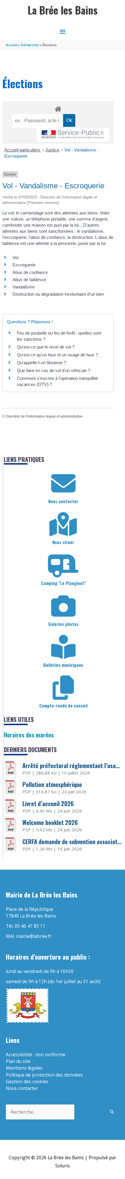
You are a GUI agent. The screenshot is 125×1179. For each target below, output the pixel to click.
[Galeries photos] (63, 606)
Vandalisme (23, 286)
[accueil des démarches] (58, 108)
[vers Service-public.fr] (73, 135)
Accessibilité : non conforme (35, 1054)
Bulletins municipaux (63, 665)
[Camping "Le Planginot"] (63, 565)
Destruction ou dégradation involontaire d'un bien (58, 294)
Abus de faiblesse (29, 279)
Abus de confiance (30, 272)
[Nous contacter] (63, 483)
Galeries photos (63, 624)
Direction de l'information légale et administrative (44, 416)
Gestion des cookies (27, 1081)
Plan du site (18, 1061)
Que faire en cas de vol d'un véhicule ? (53, 370)
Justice (52, 149)
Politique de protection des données (44, 1075)
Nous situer (63, 542)
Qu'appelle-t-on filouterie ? (41, 362)
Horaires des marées (29, 734)
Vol (15, 257)
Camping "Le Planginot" (63, 583)
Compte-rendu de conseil (63, 705)
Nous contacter (63, 501)
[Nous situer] (63, 524)
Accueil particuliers (22, 149)
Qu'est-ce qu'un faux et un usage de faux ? (57, 354)
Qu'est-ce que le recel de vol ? (45, 346)
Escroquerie (23, 264)
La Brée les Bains (63, 10)
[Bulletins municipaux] (63, 647)
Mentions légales (24, 1068)
